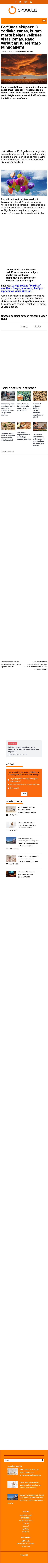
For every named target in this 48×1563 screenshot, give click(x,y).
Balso (24, 794)
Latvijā (26, 1529)
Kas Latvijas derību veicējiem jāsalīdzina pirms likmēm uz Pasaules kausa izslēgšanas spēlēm (28, 842)
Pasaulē (26, 1526)
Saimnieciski (25, 1518)
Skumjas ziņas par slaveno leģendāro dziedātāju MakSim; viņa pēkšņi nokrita (11, 664)
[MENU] (44, 20)
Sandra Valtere (26, 52)
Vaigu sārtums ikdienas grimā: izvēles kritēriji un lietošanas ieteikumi (27, 825)
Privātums (26, 1546)
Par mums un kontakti (25, 1544)
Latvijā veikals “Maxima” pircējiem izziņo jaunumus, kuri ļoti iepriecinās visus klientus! (22, 288)
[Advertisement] (24, 125)
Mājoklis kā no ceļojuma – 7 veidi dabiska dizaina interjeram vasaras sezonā (28, 858)
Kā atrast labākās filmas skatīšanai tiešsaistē (26, 873)
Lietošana (26, 1541)
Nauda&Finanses (25, 1521)
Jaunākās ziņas (26, 1515)
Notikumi (25, 1532)
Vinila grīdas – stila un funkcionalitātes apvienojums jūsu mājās (27, 809)
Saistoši (11, 452)
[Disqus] (24, 704)
